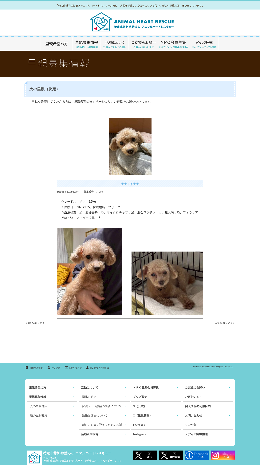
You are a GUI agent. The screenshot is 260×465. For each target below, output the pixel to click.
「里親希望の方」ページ (88, 101)
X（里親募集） (142, 415)
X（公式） (140, 406)
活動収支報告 (36, 368)
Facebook (139, 424)
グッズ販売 (204, 44)
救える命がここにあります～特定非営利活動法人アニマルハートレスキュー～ (130, 22)
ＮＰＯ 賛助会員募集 (173, 44)
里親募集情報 (86, 44)
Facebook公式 (197, 455)
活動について (114, 44)
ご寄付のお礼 (193, 396)
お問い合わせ (75, 368)
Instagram (139, 434)
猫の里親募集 (38, 415)
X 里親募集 (171, 455)
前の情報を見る (36, 322)
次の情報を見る (224, 322)
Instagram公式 (223, 455)
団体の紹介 (89, 396)
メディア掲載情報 (196, 434)
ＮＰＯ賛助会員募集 (146, 387)
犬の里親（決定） (45, 89)
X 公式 (145, 455)
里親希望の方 (56, 44)
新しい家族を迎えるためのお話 (102, 424)
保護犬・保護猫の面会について (102, 406)
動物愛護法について (95, 415)
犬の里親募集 (38, 406)
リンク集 (56, 368)
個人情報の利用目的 (99, 368)
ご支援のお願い (143, 44)
